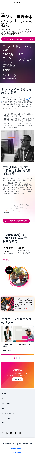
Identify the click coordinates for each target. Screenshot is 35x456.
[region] (17, 447)
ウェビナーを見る (20, 308)
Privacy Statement (16, 448)
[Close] (32, 441)
